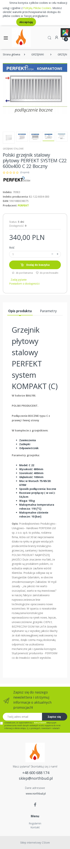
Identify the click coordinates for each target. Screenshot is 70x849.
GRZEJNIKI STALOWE (13, 148)
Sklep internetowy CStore (35, 842)
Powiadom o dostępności (24, 283)
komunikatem (40, 722)
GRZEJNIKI (37, 54)
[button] (49, 37)
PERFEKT (23, 205)
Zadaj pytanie (19, 279)
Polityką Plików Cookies (37, 8)
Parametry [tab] (48, 311)
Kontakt (35, 827)
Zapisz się (54, 716)
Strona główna (11, 54)
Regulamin (35, 823)
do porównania (24, 272)
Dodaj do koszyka (38, 265)
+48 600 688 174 (35, 772)
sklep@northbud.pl (36, 778)
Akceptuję (26, 22)
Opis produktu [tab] (20, 311)
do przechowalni (48, 272)
